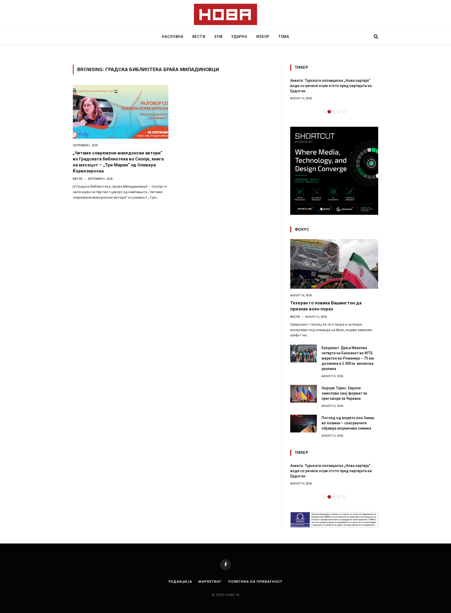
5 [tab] (344, 111)
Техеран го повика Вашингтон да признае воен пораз (325, 305)
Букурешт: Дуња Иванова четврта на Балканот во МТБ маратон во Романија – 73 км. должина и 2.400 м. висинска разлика (348, 358)
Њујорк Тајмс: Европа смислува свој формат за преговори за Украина (344, 393)
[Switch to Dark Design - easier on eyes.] (367, 36)
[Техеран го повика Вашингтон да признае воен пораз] (334, 264)
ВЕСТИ (198, 36)
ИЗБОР (263, 36)
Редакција (180, 581)
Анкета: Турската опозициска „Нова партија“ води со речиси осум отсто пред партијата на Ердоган (331, 85)
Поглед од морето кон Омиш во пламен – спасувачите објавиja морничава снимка (348, 423)
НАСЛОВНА (172, 36)
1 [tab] (324, 111)
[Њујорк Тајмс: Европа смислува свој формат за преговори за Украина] (303, 394)
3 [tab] (334, 111)
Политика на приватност (255, 581)
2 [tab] (329, 111)
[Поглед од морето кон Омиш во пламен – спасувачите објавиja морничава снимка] (303, 423)
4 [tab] (339, 111)
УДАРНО (239, 36)
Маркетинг (209, 581)
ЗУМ (218, 36)
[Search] (375, 37)
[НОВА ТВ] (225, 14)
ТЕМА (283, 36)
